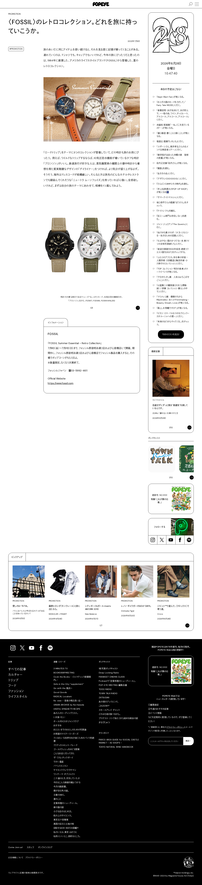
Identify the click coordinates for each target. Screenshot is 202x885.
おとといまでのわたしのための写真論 (70, 729)
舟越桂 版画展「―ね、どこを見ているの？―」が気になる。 (173, 126)
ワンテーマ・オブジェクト (64, 774)
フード (12, 686)
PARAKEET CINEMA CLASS (112, 676)
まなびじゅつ (104, 722)
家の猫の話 (59, 807)
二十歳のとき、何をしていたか (67, 778)
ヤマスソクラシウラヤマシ (65, 770)
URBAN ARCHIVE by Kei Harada (69, 704)
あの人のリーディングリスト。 (66, 713)
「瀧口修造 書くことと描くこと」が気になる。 (173, 135)
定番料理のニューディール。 (66, 803)
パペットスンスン (61, 765)
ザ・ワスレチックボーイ (63, 757)
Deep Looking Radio (109, 672)
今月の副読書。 (60, 786)
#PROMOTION (16, 49)
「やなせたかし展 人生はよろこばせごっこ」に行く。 (173, 278)
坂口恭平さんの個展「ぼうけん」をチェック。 (172, 204)
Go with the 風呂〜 (63, 688)
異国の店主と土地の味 (64, 823)
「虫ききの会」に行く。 (166, 173)
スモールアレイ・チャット (109, 710)
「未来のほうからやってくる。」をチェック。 (173, 323)
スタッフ (30, 847)
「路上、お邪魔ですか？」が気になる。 (172, 308)
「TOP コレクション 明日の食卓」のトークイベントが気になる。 (172, 270)
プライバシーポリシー (175, 727)
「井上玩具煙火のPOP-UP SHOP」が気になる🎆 (172, 190)
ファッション (16, 691)
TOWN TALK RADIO (108, 693)
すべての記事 (17, 669)
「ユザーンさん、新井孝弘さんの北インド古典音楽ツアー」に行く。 (172, 148)
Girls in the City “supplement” (69, 684)
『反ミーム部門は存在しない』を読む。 (171, 217)
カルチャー (15, 675)
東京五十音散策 (61, 819)
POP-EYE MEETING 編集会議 (113, 685)
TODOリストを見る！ (171, 334)
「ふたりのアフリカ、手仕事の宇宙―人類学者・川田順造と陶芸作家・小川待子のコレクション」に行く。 (172, 260)
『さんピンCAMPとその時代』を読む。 (173, 183)
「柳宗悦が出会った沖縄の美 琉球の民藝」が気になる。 (173, 156)
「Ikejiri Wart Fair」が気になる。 (170, 97)
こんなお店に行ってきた (64, 753)
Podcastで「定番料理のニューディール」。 (117, 681)
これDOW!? (104, 705)
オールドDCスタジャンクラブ (66, 721)
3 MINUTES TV (61, 668)
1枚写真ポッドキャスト (108, 668)
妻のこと (57, 799)
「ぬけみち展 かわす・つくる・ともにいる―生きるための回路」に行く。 (173, 234)
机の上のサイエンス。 (63, 815)
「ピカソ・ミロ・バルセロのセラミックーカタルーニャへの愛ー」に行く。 (173, 315)
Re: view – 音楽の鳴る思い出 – (68, 700)
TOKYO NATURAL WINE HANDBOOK (116, 747)
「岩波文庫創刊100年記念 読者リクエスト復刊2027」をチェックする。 (173, 250)
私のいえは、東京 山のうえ (65, 832)
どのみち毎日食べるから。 (110, 714)
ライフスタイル (18, 697)
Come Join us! (15, 847)
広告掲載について (15, 857)
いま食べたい (59, 717)
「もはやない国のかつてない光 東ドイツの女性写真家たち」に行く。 (173, 242)
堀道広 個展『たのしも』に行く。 (170, 141)
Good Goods (60, 692)
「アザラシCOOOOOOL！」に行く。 (172, 178)
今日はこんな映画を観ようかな (67, 782)
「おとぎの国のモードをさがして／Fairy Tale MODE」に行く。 (171, 103)
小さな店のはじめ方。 (63, 811)
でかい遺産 (59, 761)
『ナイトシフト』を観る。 (166, 210)
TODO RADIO (105, 689)
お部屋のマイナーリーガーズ (66, 733)
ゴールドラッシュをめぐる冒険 (67, 749)
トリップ (13, 680)
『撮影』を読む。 (163, 168)
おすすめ (57, 725)
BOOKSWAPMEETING (64, 672)
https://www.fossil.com (60, 383)
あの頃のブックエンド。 (109, 701)
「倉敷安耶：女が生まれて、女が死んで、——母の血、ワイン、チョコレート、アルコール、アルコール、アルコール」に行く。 (173, 115)
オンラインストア (45, 847)
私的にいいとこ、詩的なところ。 (67, 836)
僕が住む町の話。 (61, 790)
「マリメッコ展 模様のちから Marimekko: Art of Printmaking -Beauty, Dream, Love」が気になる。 (173, 299)
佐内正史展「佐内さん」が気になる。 (172, 163)
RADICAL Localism (63, 696)
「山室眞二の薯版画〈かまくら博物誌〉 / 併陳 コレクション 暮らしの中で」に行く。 (172, 288)
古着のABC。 (59, 794)
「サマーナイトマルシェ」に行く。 (170, 197)
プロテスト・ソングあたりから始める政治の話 (118, 718)
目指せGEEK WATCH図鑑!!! (66, 828)
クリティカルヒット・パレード (65, 745)
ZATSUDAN (104, 697)
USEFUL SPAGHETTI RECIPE (67, 709)
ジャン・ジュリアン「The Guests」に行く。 (172, 226)
